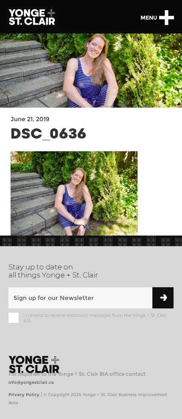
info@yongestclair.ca (31, 382)
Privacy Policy (23, 394)
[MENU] (166, 17)
